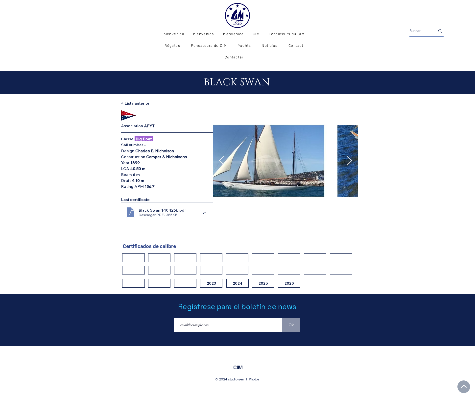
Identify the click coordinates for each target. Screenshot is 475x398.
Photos (254, 379)
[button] (172, 46)
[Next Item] (349, 161)
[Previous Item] (221, 161)
